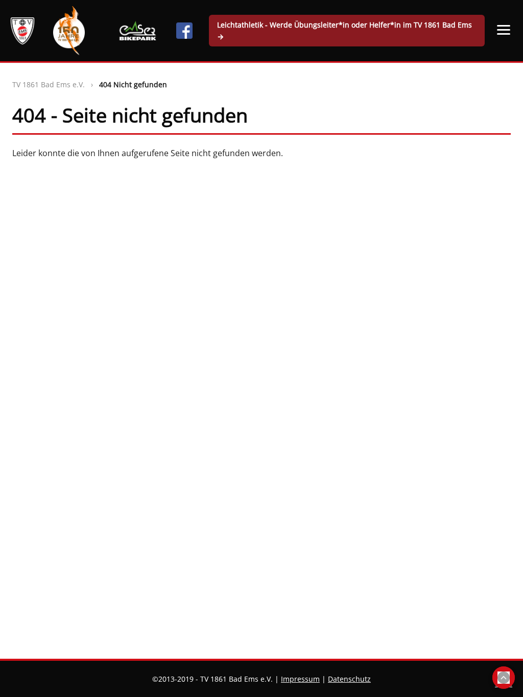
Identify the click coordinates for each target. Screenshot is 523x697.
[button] (504, 29)
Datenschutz (349, 679)
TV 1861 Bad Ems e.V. (48, 84)
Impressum (300, 679)
